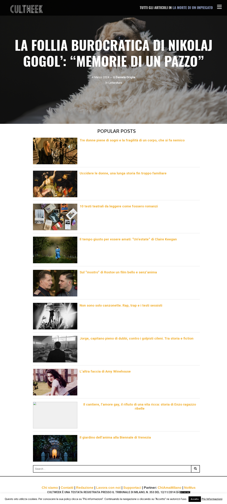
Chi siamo (50, 487)
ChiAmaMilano (169, 487)
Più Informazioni (212, 499)
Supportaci (132, 487)
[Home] (27, 9)
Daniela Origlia (125, 77)
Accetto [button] (195, 499)
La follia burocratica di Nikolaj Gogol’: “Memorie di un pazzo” (113, 54)
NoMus (190, 487)
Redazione (84, 487)
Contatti (67, 487)
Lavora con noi (108, 487)
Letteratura (115, 82)
